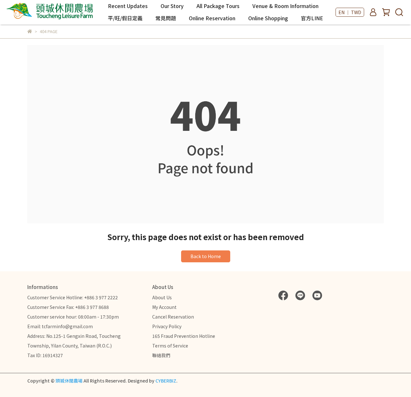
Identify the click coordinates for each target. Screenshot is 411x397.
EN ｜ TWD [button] (349, 12)
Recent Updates (128, 5)
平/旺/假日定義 (125, 18)
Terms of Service (170, 345)
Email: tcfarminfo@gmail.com (60, 326)
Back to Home (205, 256)
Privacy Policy (166, 326)
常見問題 (165, 18)
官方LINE (312, 18)
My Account (164, 307)
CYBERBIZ (165, 380)
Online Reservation (212, 18)
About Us (162, 297)
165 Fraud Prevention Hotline (183, 336)
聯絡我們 (161, 355)
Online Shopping (268, 18)
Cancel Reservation (173, 316)
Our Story (172, 5)
